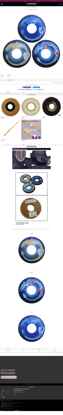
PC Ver (40, 384)
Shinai (28, 7)
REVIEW (39, 92)
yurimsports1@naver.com (6, 407)
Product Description (31, 146)
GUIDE (27, 384)
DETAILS (23, 92)
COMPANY (23, 384)
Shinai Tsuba (33, 7)
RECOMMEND (7, 92)
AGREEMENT (30, 384)
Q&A (55, 92)
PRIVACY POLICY (35, 384)
